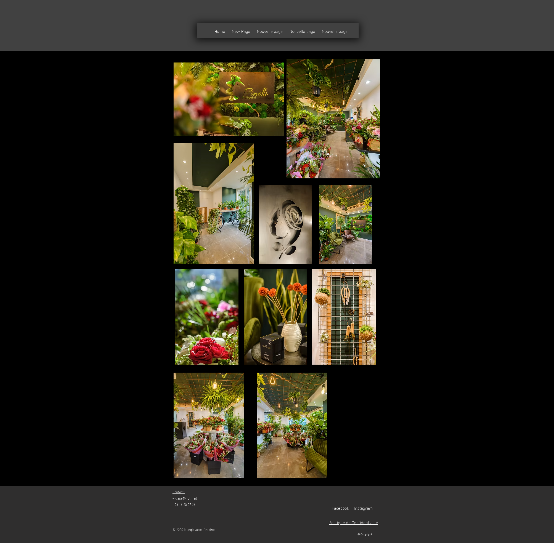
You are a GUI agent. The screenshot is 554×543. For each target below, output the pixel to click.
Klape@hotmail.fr (187, 498)
